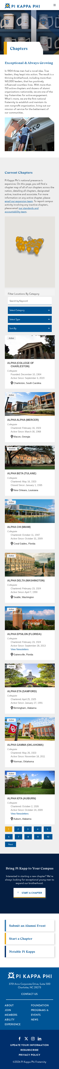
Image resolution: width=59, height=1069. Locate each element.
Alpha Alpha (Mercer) (23, 420)
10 (48, 836)
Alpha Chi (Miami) (19, 527)
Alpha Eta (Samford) (22, 691)
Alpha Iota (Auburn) (21, 798)
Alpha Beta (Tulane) (21, 473)
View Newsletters (20, 649)
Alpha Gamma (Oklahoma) (25, 745)
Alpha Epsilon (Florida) (24, 634)
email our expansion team (19, 201)
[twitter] (26, 1038)
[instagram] (32, 1038)
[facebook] (19, 1038)
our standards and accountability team (22, 209)
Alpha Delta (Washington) (26, 580)
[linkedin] (39, 1038)
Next (10, 844)
